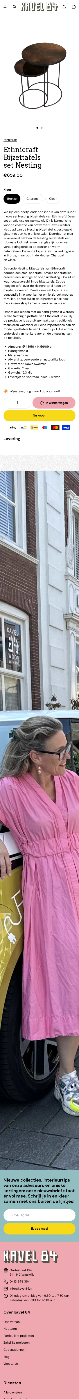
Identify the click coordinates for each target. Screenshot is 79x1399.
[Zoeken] (14, 7)
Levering (12, 438)
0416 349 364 (20, 1281)
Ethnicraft (10, 140)
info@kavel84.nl (21, 1288)
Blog (6, 1357)
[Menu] (5, 7)
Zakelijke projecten (17, 1343)
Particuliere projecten (19, 1336)
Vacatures (11, 1364)
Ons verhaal (12, 1322)
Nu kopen (39, 415)
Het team (10, 1329)
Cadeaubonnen (14, 1350)
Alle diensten (13, 1392)
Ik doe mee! (39, 1228)
